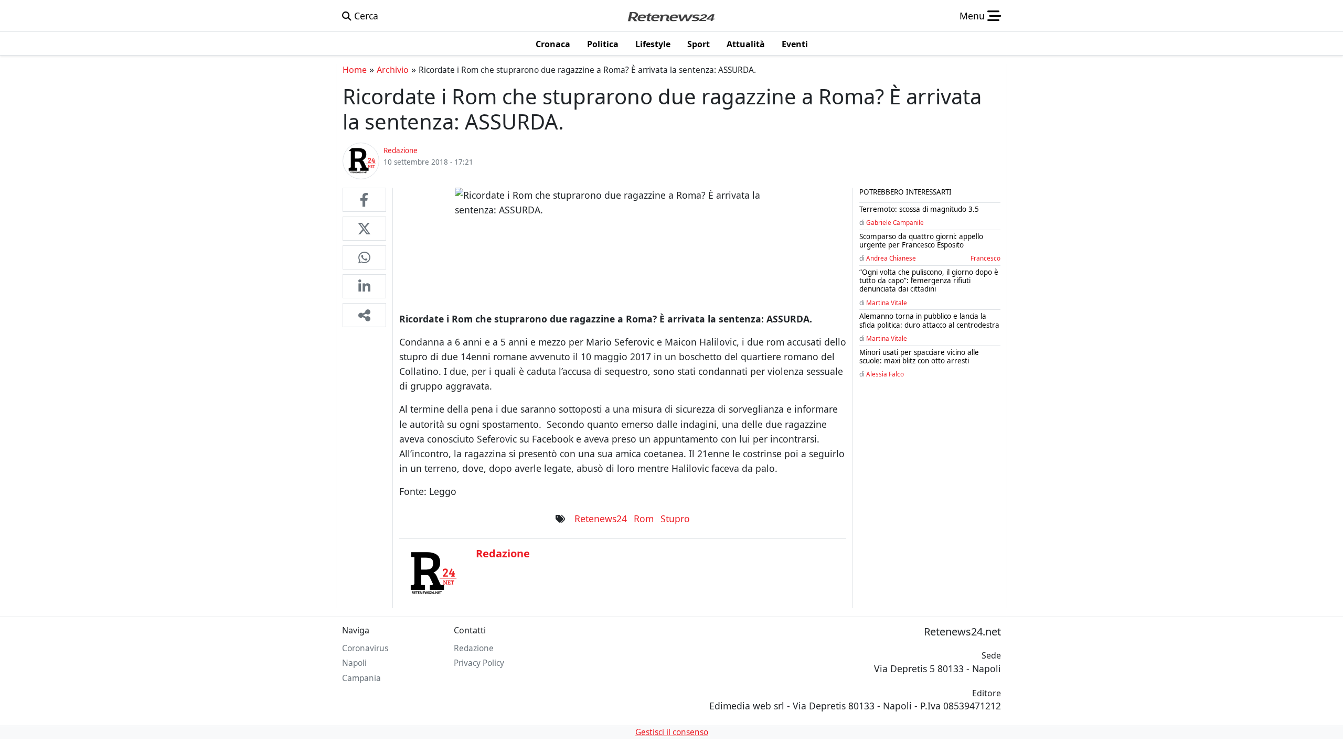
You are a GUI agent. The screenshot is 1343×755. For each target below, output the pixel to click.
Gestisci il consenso (671, 732)
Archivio (393, 70)
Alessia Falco (885, 374)
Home (355, 70)
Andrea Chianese (891, 258)
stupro (675, 518)
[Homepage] (671, 15)
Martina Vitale (886, 302)
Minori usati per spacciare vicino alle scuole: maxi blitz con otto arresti (919, 356)
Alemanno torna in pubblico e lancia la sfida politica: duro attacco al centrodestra (929, 320)
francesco (985, 258)
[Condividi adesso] (364, 315)
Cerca (364, 15)
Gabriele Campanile (895, 222)
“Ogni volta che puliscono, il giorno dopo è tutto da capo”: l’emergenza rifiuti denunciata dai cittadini (928, 280)
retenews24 (600, 518)
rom (644, 518)
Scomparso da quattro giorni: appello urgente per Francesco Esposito (921, 240)
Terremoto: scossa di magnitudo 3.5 (919, 209)
